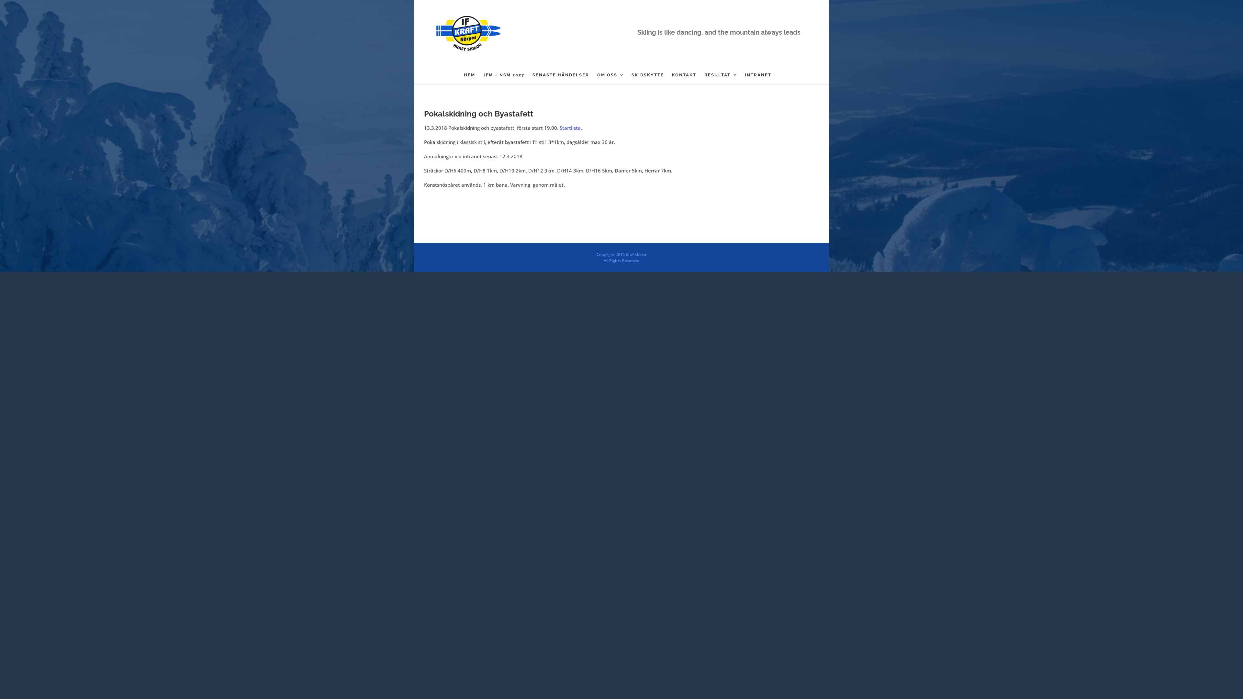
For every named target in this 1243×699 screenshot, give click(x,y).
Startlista (570, 128)
